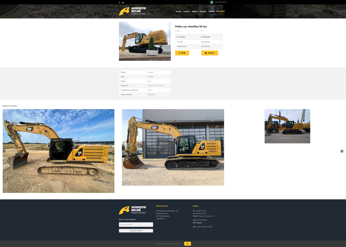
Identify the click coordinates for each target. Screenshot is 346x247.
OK (187, 243)
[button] (4, 147)
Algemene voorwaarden (152, 236)
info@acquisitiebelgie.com (205, 209)
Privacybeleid (162, 236)
